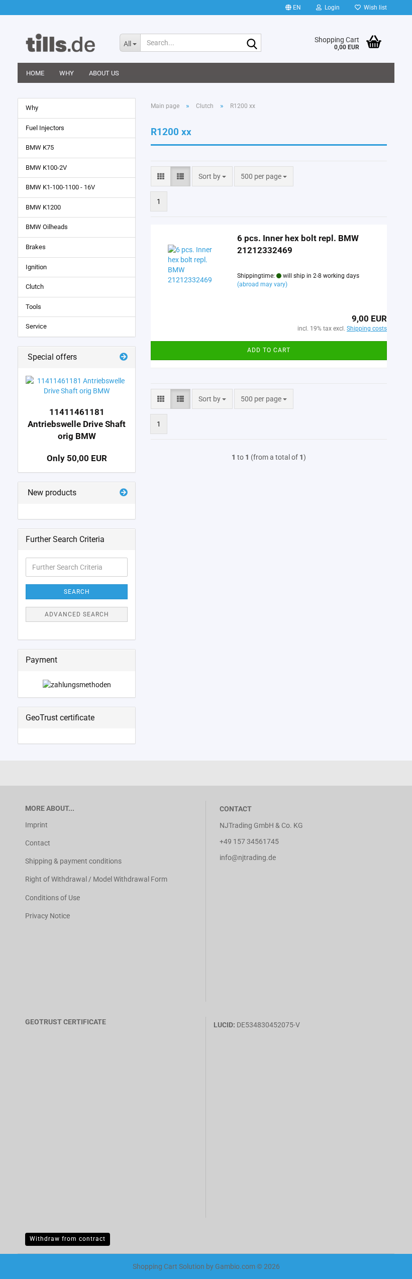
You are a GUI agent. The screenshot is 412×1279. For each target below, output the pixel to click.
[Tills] (65, 43)
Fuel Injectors (45, 128)
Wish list (374, 7)
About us (104, 73)
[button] (293, 7)
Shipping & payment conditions (73, 861)
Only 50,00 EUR (77, 458)
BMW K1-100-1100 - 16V (60, 187)
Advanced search (77, 614)
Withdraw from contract (68, 1238)
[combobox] (212, 176)
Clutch (35, 286)
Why (66, 73)
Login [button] (331, 7)
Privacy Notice (47, 916)
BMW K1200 (43, 207)
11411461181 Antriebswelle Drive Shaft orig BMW (77, 424)
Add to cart (268, 350)
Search (77, 591)
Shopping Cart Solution (168, 1266)
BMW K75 (40, 147)
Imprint (36, 825)
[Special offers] (124, 357)
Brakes (36, 247)
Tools (33, 306)
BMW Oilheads (47, 227)
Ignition (36, 267)
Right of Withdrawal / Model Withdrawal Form (96, 879)
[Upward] (28, 1263)
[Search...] (251, 43)
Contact (37, 843)
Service (36, 326)
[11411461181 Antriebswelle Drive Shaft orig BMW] (77, 386)
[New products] (124, 493)
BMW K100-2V (46, 167)
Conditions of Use (52, 898)
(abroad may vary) (262, 284)
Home (35, 73)
